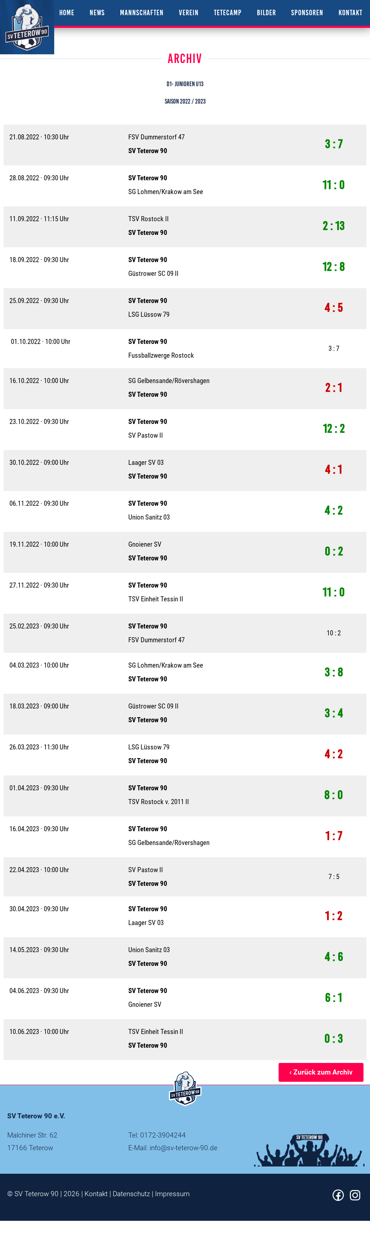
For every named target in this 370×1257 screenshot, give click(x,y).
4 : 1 (333, 469)
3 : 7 (334, 143)
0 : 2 (334, 551)
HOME (66, 12)
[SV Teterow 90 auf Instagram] (355, 1198)
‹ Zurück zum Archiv (321, 1072)
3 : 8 (334, 672)
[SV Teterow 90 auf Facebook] (338, 1198)
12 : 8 (334, 266)
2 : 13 (334, 225)
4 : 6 (334, 956)
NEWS (97, 12)
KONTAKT (350, 12)
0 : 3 (333, 1038)
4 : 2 (334, 510)
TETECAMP (228, 12)
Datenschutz (131, 1194)
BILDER (266, 12)
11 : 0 (334, 184)
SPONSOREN (307, 12)
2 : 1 (334, 387)
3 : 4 (334, 713)
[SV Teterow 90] (27, 27)
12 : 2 (334, 428)
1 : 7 (334, 835)
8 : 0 (333, 794)
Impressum (172, 1194)
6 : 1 (333, 997)
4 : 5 (334, 307)
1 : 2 (333, 915)
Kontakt (96, 1194)
